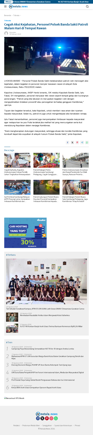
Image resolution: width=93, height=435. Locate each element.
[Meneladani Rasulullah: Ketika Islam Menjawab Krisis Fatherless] (12, 317)
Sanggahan (47, 425)
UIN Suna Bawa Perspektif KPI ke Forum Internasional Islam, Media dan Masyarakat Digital (48, 372)
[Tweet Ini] (72, 142)
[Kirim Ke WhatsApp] (87, 142)
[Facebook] (38, 418)
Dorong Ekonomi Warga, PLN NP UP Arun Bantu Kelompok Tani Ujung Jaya (41, 365)
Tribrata (7, 21)
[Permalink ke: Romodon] (6, 33)
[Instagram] (51, 418)
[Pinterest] (47, 418)
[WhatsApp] (56, 418)
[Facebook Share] (67, 142)
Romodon (12, 32)
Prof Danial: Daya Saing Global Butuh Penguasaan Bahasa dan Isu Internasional (43, 380)
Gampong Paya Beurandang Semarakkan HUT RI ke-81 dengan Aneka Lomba (43, 349)
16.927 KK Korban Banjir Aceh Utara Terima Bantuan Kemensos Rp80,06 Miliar (51, 326)
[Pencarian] (87, 6)
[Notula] (17, 6)
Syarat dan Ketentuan (63, 425)
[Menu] (6, 6)
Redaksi (16, 425)
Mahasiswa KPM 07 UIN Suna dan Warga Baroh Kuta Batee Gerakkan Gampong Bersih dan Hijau (48, 357)
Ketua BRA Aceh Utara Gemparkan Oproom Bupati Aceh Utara (36, 387)
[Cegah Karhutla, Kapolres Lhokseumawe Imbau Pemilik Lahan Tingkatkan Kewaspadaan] (17, 160)
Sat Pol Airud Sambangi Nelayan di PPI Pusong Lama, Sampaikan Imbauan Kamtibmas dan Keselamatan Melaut (17, 199)
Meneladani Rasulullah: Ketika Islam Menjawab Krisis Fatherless (45, 315)
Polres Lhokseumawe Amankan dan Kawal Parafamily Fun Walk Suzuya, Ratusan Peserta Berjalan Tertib (75, 172)
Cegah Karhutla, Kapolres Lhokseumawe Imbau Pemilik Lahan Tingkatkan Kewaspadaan (17, 172)
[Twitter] (42, 418)
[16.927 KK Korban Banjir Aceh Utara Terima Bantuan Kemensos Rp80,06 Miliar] (12, 328)
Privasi (77, 425)
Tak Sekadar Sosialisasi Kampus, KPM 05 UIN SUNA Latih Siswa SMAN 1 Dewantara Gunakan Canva (45, 309)
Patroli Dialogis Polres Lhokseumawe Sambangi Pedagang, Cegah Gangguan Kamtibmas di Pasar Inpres (44, 172)
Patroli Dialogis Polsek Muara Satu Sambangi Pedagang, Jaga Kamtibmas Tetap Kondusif (75, 199)
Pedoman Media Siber (31, 425)
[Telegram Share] (82, 142)
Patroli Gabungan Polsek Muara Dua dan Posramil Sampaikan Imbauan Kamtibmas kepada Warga (45, 199)
